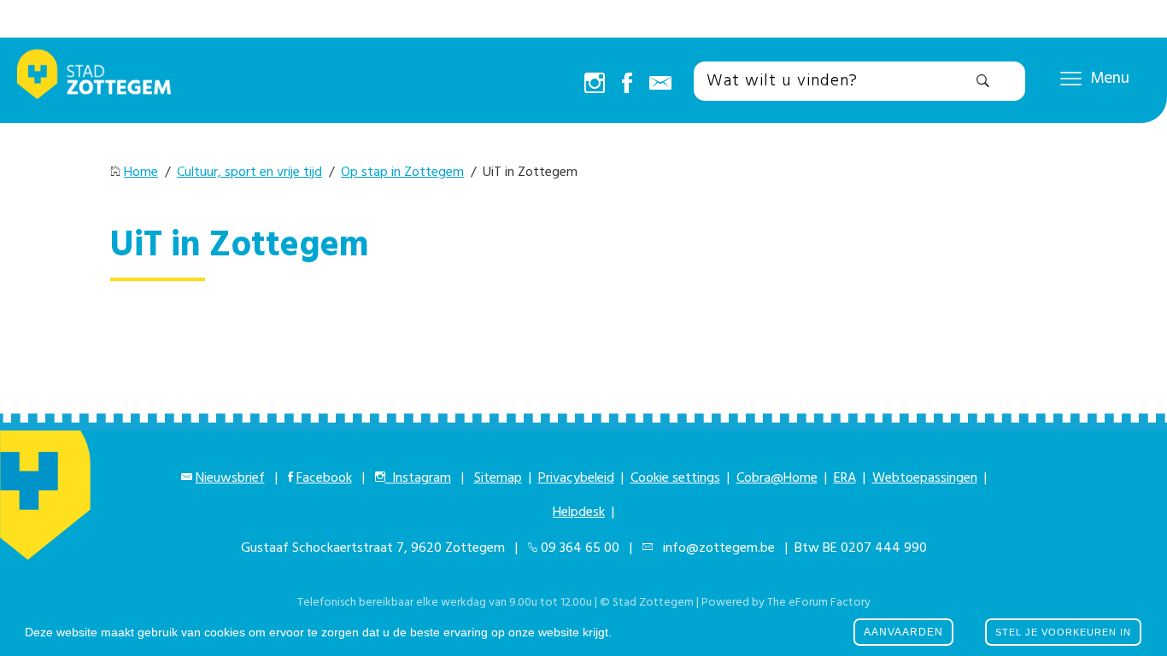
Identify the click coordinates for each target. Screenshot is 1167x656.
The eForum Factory (819, 602)
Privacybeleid (576, 478)
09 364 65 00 (580, 548)
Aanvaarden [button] (903, 632)
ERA (845, 478)
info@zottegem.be (715, 548)
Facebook (324, 478)
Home (141, 172)
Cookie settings (675, 478)
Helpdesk (579, 512)
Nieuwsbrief (230, 478)
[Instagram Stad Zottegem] (594, 84)
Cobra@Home (777, 478)
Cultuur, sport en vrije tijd (249, 172)
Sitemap (498, 478)
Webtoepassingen (924, 478)
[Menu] (1071, 78)
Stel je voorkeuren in (1063, 632)
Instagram (418, 478)
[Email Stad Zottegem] (660, 84)
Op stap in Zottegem (402, 172)
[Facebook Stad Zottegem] (627, 84)
